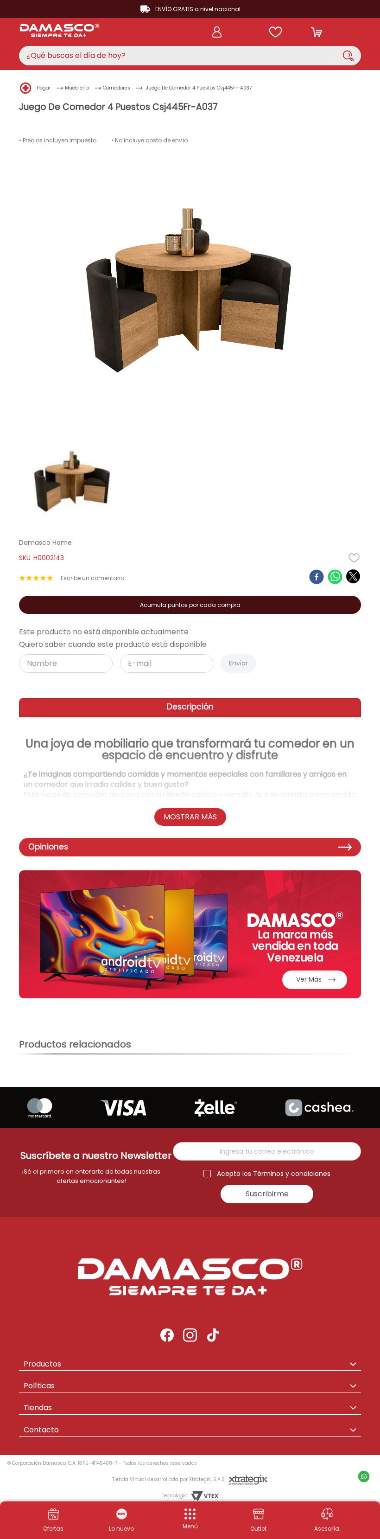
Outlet (258, 1529)
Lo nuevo (121, 1529)
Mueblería (77, 87)
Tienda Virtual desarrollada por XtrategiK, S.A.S (168, 1479)
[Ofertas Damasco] (53, 1514)
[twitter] (353, 576)
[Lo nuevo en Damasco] (121, 1514)
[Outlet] (258, 1514)
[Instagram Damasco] (189, 1336)
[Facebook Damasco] (167, 1336)
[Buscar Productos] (348, 55)
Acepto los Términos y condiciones (273, 1174)
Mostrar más (190, 816)
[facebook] (316, 577)
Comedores (116, 87)
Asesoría (326, 1529)
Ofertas (53, 1529)
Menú (190, 1526)
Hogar (44, 87)
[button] (190, 1519)
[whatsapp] (335, 577)
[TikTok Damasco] (213, 1336)
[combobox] (190, 55)
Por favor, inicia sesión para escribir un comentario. (92, 578)
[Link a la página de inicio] (26, 87)
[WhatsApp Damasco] (327, 1514)
